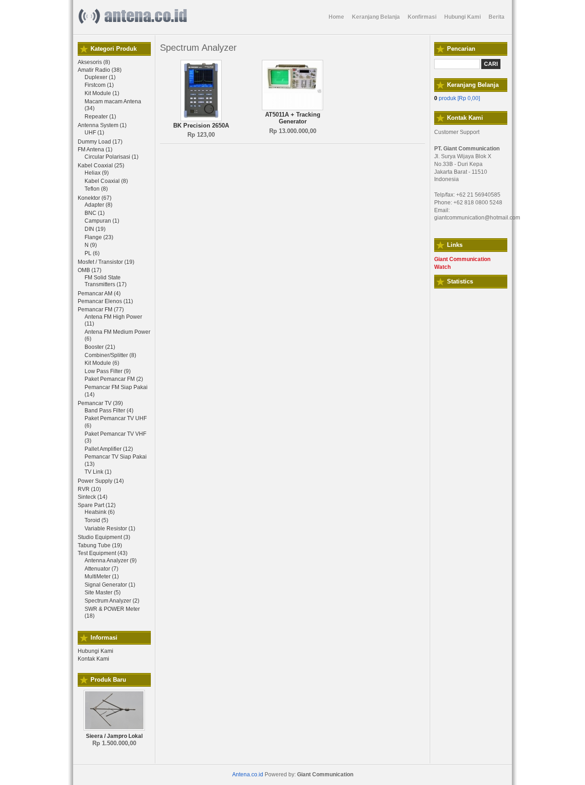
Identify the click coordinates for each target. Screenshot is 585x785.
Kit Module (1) (102, 93)
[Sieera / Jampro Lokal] (114, 729)
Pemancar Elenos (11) (105, 301)
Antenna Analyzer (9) (111, 560)
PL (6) (92, 253)
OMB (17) (89, 270)
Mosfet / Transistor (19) (106, 262)
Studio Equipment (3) (104, 537)
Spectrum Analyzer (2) (112, 601)
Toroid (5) (96, 520)
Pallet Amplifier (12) (109, 449)
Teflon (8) (96, 189)
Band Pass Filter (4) (109, 410)
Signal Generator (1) (110, 585)
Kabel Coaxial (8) (106, 181)
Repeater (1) (100, 116)
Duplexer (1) (100, 77)
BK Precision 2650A (201, 125)
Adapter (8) (98, 205)
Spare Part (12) (97, 505)
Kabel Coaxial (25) (101, 165)
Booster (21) (100, 347)
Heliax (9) (97, 173)
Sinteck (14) (92, 497)
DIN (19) (95, 229)
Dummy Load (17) (100, 142)
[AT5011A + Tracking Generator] (292, 108)
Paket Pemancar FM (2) (114, 379)
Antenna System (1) (102, 125)
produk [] (457, 98)
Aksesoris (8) (94, 62)
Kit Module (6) (102, 363)
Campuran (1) (102, 221)
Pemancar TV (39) (100, 403)
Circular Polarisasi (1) (111, 157)
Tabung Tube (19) (100, 545)
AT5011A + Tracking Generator (292, 118)
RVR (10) (89, 489)
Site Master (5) (103, 592)
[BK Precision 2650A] (201, 119)
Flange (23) (99, 237)
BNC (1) (95, 213)
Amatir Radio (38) (100, 70)
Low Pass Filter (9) (108, 371)
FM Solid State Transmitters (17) (106, 281)
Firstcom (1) (99, 85)
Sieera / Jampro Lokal (114, 736)
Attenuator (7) (101, 569)
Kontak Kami (93, 659)
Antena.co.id (247, 774)
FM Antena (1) (95, 149)
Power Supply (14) (101, 481)
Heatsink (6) (100, 512)
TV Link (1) (98, 472)
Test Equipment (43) (103, 553)
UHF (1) (94, 132)
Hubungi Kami (95, 651)
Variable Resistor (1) (110, 528)
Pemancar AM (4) (99, 293)
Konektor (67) (95, 198)
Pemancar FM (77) (101, 309)
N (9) (91, 245)
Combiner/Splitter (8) (110, 355)
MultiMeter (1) (102, 576)
